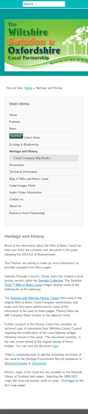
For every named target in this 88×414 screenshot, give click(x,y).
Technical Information (23, 172)
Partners (14, 122)
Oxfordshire (39, 363)
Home (28, 88)
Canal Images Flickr (22, 185)
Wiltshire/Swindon (16, 363)
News (12, 128)
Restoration (16, 165)
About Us (15, 206)
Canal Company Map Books (32, 158)
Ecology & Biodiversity (24, 144)
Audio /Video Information (25, 192)
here (55, 346)
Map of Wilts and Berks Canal (28, 179)
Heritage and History (23, 151)
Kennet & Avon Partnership (27, 213)
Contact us (16, 199)
